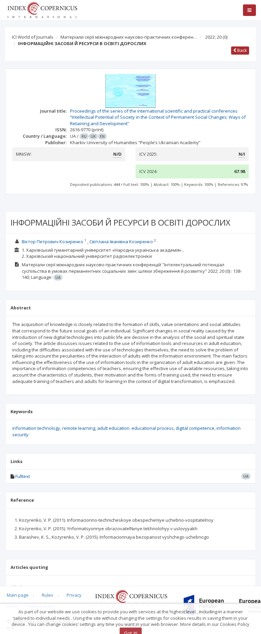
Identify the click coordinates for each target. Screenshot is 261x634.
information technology (36, 428)
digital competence (195, 428)
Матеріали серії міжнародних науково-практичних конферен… (128, 37)
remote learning (78, 428)
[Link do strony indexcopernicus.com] (131, 598)
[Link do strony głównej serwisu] (42, 9)
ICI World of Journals (32, 37)
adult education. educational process (135, 428)
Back (241, 50)
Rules (47, 595)
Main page (18, 595)
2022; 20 (216, 37)
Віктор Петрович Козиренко (52, 241)
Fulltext (22, 476)
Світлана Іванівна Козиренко (121, 241)
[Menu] (249, 10)
